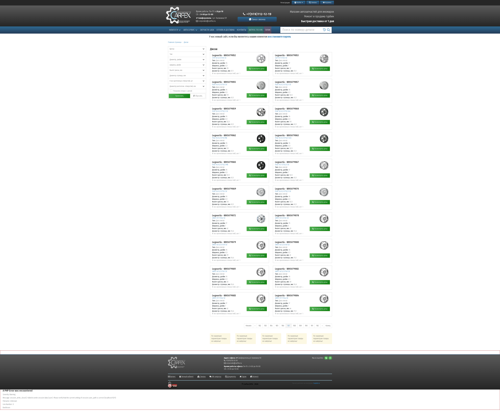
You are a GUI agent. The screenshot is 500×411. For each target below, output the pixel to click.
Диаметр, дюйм (175, 59)
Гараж (267, 30)
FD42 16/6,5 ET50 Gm (282, 111)
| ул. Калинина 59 (212, 18)
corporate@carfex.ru (207, 21)
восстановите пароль (279, 36)
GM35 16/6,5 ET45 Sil (219, 271)
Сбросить (198, 96)
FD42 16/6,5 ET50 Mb (219, 138)
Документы (231, 376)
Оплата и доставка (225, 30)
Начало (248, 326)
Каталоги (173, 30)
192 (317, 326)
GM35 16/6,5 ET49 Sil (282, 271)
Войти (299, 2)
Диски (186, 42)
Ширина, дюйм (175, 65)
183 (265, 326)
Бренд (172, 49)
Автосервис (189, 30)
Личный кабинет (187, 376)
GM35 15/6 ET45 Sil (282, 218)
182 (259, 326)
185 (277, 326)
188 (294, 326)
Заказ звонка (258, 19)
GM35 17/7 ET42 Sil (218, 298)
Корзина (327, 2)
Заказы (314, 2)
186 (283, 326)
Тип (171, 54)
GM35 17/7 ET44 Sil (281, 298)
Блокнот (255, 376)
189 (300, 326)
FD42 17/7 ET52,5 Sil (282, 165)
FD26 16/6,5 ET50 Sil (219, 84)
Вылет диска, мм (176, 70)
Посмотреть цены (257, 69)
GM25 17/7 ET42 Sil (218, 218)
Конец (328, 326)
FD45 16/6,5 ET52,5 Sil (283, 191)
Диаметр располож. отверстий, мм (183, 86)
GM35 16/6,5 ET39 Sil (219, 245)
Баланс (173, 376)
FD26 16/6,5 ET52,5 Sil (283, 84)
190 (306, 326)
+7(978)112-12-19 (258, 14)
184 (271, 326)
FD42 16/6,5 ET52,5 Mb (220, 165)
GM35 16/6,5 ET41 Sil (282, 245)
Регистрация (285, 3)
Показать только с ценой (182, 91)
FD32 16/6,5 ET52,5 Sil (220, 111)
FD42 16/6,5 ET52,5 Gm (283, 138)
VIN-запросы (216, 376)
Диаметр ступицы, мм (178, 75)
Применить (179, 96)
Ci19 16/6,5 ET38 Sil (219, 58)
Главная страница (174, 42)
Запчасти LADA (207, 30)
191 (312, 326)
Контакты (241, 30)
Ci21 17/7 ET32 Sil (281, 58)
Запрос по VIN (255, 30)
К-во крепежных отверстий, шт (181, 81)
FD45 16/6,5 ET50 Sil (219, 191)
